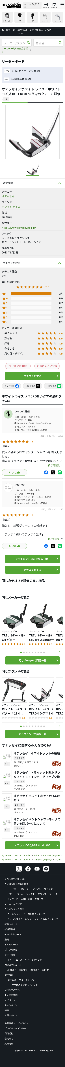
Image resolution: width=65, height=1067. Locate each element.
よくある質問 (11, 995)
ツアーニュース (14, 959)
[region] (32, 18)
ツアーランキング (33, 959)
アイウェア (12, 898)
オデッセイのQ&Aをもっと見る (32, 845)
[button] (59, 652)
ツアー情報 (10, 954)
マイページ (10, 1000)
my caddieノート (13, 934)
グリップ (42, 893)
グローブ (39, 898)
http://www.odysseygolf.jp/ (19, 227)
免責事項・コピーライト (16, 1023)
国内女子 (46, 969)
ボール (20, 893)
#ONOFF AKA (36, 30)
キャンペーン (11, 1005)
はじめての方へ (12, 989)
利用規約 (9, 1033)
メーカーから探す (13, 903)
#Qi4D (48, 30)
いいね (13, 472)
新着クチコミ (11, 924)
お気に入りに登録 (47, 366)
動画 (7, 939)
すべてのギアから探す (15, 878)
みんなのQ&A (11, 944)
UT (28, 888)
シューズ (53, 893)
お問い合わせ (11, 1015)
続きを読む (54, 465)
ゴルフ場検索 (11, 949)
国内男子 (35, 969)
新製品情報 (10, 929)
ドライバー (12, 888)
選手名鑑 (11, 979)
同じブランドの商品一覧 (32, 734)
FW (22, 888)
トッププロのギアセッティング (22, 984)
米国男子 (11, 969)
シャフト (30, 893)
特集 (7, 1010)
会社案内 (9, 1038)
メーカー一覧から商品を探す (15, 50)
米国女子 (23, 969)
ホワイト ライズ (11, 206)
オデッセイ (8, 196)
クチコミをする (32, 376)
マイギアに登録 (18, 366)
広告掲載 (9, 1043)
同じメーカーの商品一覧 (32, 660)
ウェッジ (48, 888)
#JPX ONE (22, 30)
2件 (5, 99)
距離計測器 (26, 898)
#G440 (21, 33)
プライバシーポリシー (15, 1028)
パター (10, 893)
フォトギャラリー (27, 979)
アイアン (37, 888)
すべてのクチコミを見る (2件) (32, 559)
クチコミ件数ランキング (46, 919)
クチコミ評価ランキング (19, 919)
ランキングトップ (16, 914)
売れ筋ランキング (36, 914)
